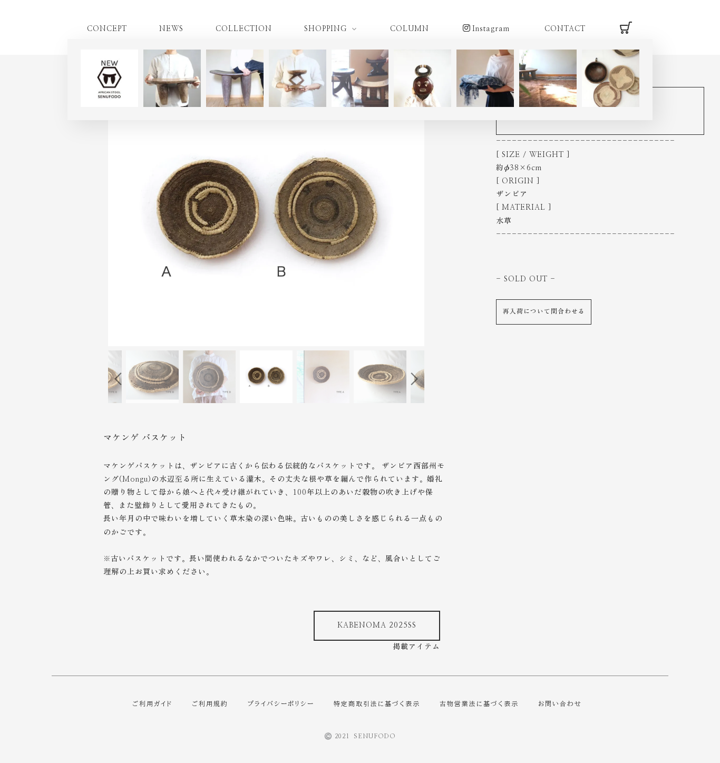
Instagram (491, 29)
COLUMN (409, 29)
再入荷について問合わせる (544, 311)
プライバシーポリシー (281, 703)
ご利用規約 (210, 703)
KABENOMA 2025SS (376, 625)
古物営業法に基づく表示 (479, 703)
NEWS (171, 29)
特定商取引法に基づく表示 (377, 703)
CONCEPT (107, 29)
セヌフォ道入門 (48, 614)
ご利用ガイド (152, 703)
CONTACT (565, 29)
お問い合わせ (560, 703)
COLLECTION (244, 29)
